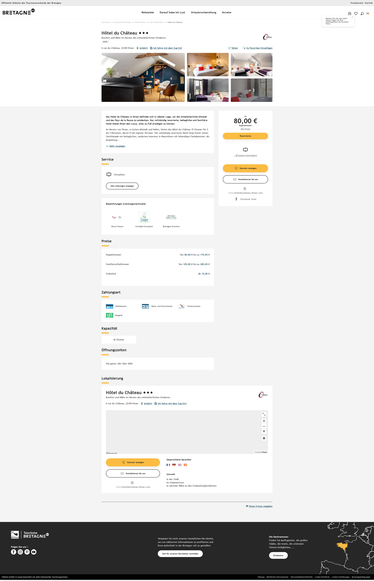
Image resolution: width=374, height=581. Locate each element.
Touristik (369, 3)
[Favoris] (356, 14)
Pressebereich (357, 3)
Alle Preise (245, 129)
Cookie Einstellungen (341, 577)
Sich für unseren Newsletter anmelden (180, 553)
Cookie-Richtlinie (322, 577)
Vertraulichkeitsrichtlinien (301, 577)
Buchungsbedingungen (361, 577)
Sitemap (261, 577)
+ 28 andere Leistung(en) (245, 155)
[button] (362, 13)
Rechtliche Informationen (277, 577)
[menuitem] (19, 12)
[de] (368, 13)
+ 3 (252, 90)
